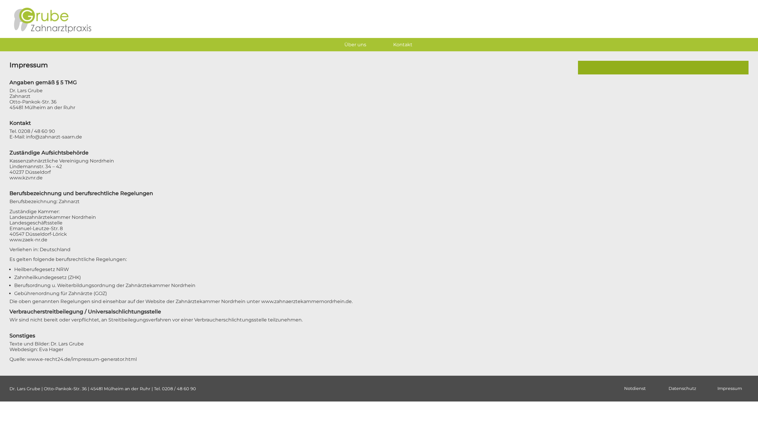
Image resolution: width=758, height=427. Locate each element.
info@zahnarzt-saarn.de (54, 137)
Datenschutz (682, 388)
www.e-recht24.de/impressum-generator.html (82, 359)
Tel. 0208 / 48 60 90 (32, 131)
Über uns (355, 44)
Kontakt (402, 44)
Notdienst (635, 388)
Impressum (729, 388)
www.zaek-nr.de (28, 240)
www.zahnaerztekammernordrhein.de (306, 301)
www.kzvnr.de (26, 178)
